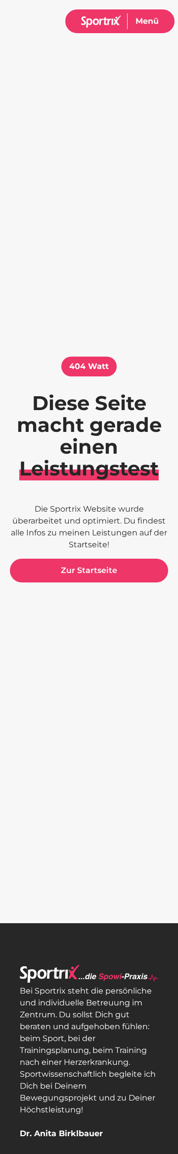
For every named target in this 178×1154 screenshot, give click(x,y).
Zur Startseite (89, 570)
